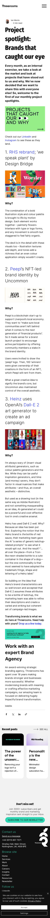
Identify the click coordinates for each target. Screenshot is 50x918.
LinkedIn (6, 891)
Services (6, 859)
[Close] (46, 895)
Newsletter (7, 881)
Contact (5, 875)
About (5, 865)
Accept (24, 907)
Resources (7, 878)
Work (4, 862)
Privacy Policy (34, 901)
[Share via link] (26, 714)
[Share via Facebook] (6, 714)
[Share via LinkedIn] (19, 714)
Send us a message (11, 836)
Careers (6, 868)
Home (5, 856)
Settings (24, 913)
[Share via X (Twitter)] (13, 714)
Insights (8, 706)
